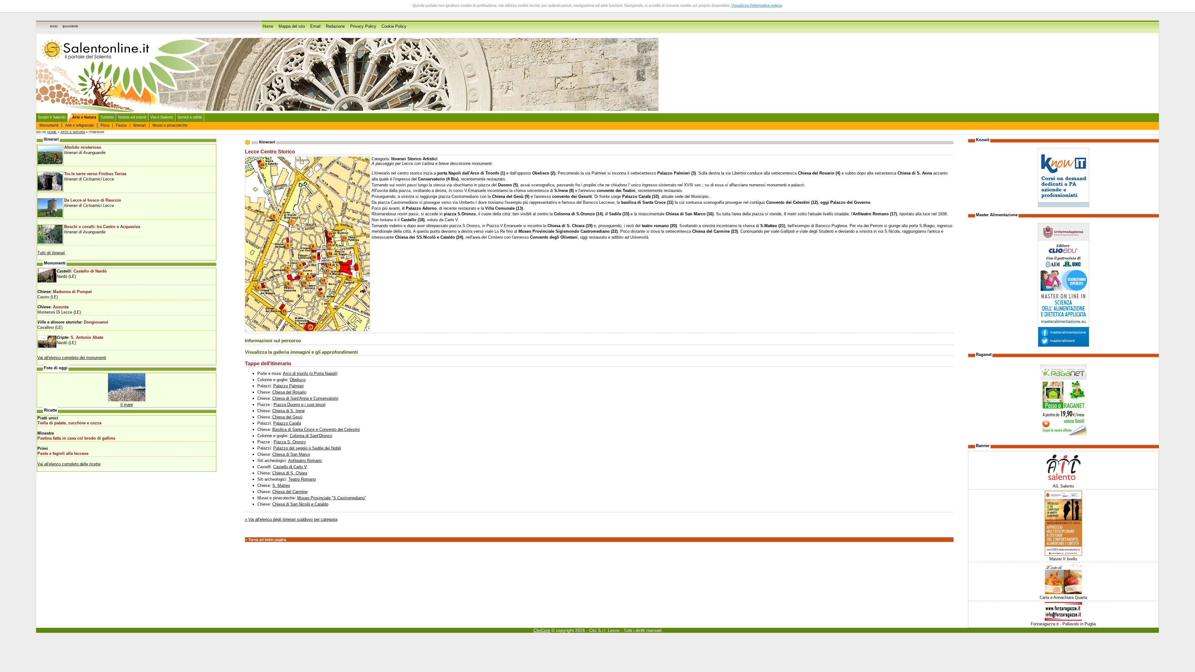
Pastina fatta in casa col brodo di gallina (76, 438)
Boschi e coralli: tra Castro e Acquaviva (102, 227)
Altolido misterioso (82, 147)
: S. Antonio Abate (80, 337)
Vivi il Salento (161, 117)
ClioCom (541, 630)
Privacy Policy (363, 26)
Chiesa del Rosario (289, 392)
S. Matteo (281, 485)
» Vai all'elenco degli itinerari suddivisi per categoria (291, 519)
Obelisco (298, 379)
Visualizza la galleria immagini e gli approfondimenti (301, 352)
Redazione (335, 26)
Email (315, 26)
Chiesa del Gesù (287, 417)
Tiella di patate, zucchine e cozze (69, 423)
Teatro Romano (302, 479)
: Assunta (52, 307)
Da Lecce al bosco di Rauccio (92, 200)
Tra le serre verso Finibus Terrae (95, 174)
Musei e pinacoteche (170, 125)
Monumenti (49, 125)
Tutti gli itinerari (51, 252)
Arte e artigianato (79, 125)
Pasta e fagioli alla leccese (62, 453)
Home (268, 26)
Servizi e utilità (189, 117)
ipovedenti (70, 26)
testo (54, 26)
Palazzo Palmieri (288, 386)
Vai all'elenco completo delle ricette (69, 464)
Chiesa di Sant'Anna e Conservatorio (305, 398)
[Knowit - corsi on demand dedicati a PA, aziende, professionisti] (1063, 205)
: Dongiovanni (72, 322)
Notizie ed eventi (132, 117)
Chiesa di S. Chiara (289, 473)
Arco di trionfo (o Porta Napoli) (310, 373)
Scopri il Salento (52, 117)
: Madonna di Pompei (64, 292)
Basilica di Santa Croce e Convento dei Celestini (316, 429)
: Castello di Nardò (82, 271)
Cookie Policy (394, 26)
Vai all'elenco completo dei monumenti (71, 357)
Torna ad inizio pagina (267, 540)
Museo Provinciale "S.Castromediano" (331, 498)
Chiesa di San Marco (291, 454)
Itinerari (139, 125)
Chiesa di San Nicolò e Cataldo (300, 504)
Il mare (126, 404)
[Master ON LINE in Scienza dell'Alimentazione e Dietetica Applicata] (1063, 345)
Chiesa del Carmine (289, 491)
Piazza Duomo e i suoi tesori (300, 404)
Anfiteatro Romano (305, 460)
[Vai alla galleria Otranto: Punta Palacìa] (126, 400)
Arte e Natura (72, 132)
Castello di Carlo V (290, 466)
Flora (105, 125)
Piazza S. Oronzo (290, 442)
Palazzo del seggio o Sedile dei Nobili (307, 448)
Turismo (107, 117)
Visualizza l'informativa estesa (756, 5)
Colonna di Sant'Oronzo (311, 435)
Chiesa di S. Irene (288, 410)
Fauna (121, 125)
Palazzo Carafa (287, 423)
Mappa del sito (292, 26)
